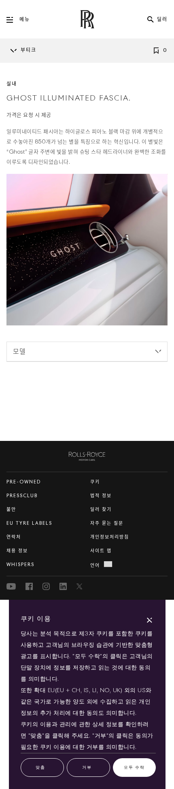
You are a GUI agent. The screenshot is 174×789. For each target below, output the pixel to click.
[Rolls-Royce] (87, 454)
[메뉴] (12, 20)
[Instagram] (46, 586)
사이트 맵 (101, 551)
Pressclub (22, 496)
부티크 (28, 50)
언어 (95, 565)
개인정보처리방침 (109, 537)
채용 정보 (17, 551)
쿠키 (95, 482)
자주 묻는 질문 (106, 523)
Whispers (20, 564)
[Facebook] (29, 586)
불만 (11, 509)
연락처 (13, 537)
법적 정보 (101, 496)
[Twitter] (80, 586)
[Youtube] (11, 586)
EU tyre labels (29, 523)
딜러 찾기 (101, 509)
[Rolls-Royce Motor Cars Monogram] (87, 19)
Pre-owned (23, 482)
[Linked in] (63, 586)
